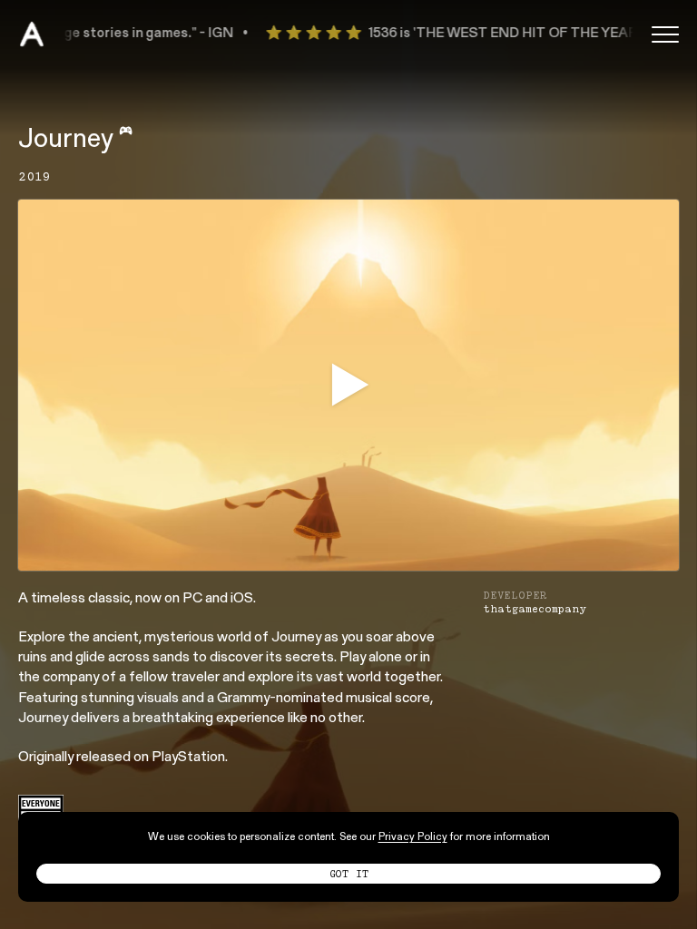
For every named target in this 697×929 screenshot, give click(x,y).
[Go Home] (31, 34)
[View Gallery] (348, 384)
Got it (348, 873)
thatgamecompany (534, 608)
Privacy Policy (412, 837)
